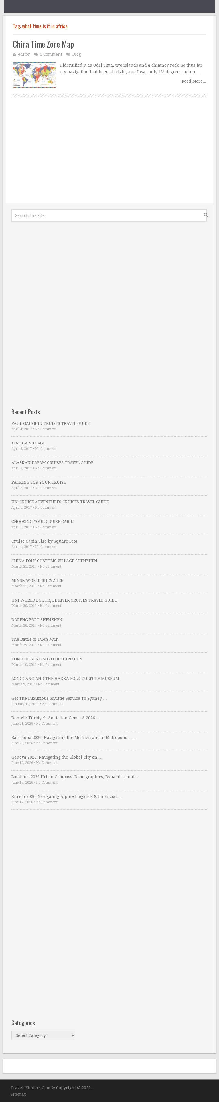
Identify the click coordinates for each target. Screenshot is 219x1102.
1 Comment (51, 54)
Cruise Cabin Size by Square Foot (44, 541)
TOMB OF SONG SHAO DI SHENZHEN (46, 659)
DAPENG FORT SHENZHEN (36, 619)
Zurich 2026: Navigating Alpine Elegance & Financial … (66, 796)
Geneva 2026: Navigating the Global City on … (56, 757)
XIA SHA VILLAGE (28, 443)
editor (24, 54)
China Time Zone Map (43, 44)
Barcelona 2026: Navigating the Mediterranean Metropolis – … (73, 737)
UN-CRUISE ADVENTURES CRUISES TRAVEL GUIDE (60, 502)
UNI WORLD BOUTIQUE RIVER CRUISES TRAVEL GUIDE (64, 600)
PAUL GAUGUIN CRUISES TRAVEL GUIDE (50, 423)
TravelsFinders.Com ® (33, 1087)
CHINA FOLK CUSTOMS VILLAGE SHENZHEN (54, 561)
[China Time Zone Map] (34, 75)
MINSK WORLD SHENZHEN (37, 580)
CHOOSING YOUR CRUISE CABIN (42, 521)
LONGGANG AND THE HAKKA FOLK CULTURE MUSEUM (65, 678)
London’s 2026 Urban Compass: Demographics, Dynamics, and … (75, 777)
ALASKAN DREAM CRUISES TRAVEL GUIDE (52, 462)
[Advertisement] (109, 156)
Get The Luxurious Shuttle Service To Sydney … (59, 698)
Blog (76, 54)
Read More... (194, 81)
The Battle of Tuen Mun (35, 639)
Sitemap (19, 1094)
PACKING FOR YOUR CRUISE (38, 482)
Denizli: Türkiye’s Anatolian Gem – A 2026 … (55, 718)
